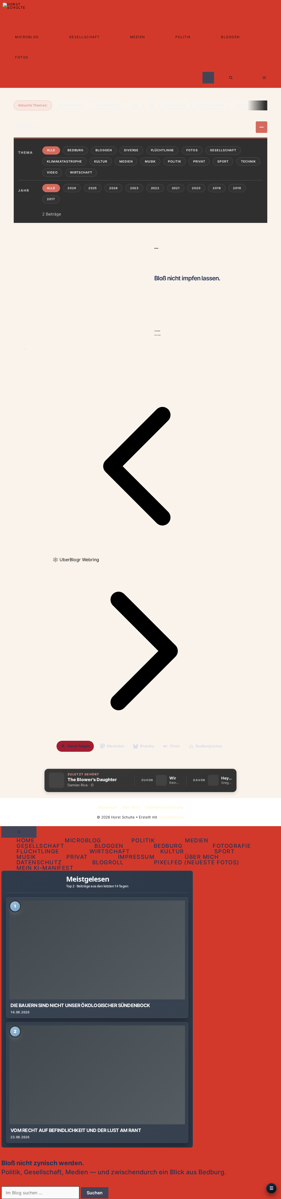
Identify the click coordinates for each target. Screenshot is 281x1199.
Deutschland (248, 105)
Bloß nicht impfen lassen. (187, 278)
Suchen (95, 1192)
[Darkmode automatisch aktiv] (208, 77)
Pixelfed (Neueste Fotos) (197, 862)
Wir (172, 778)
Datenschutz (39, 862)
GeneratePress (171, 817)
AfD (134, 105)
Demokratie (108, 105)
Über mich (131, 807)
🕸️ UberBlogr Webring (76, 559)
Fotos (22, 57)
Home (25, 840)
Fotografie (232, 846)
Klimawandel (72, 105)
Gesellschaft (84, 37)
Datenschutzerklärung (164, 807)
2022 (155, 188)
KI (151, 105)
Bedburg (75, 150)
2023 (134, 188)
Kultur (100, 161)
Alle (51, 150)
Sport (223, 161)
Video (52, 172)
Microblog (27, 37)
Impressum (107, 807)
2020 (196, 188)
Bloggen (230, 37)
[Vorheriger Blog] (140, 552)
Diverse (131, 150)
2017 (51, 199)
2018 (237, 188)
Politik (183, 37)
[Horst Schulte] (15, 10)
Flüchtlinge (162, 150)
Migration (175, 105)
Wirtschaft (81, 172)
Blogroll (108, 862)
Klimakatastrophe (64, 161)
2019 (217, 188)
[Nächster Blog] (140, 737)
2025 (92, 188)
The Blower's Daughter (92, 779)
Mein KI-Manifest (45, 868)
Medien (137, 37)
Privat (199, 161)
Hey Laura (226, 778)
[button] (231, 78)
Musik (150, 161)
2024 (113, 188)
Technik (248, 161)
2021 (176, 188)
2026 (72, 188)
